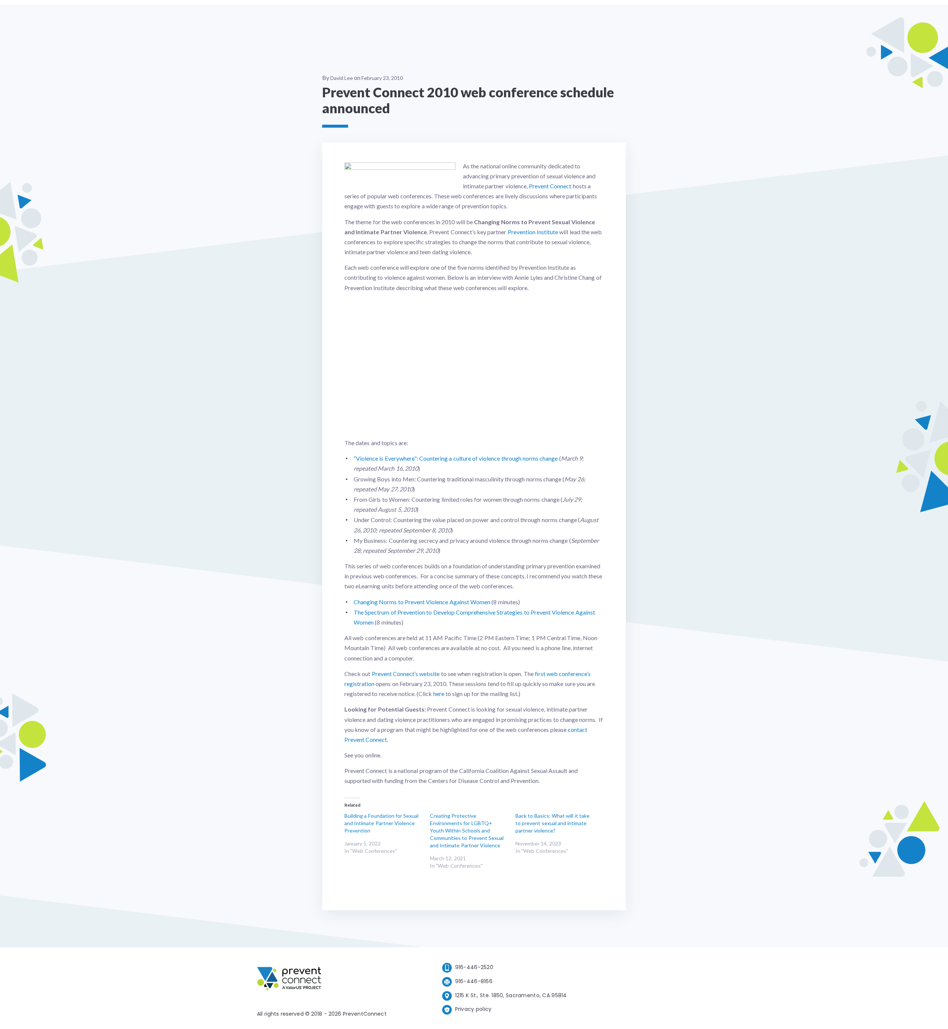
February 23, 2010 (382, 78)
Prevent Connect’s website (406, 673)
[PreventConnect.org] (319, 980)
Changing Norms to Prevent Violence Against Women (422, 601)
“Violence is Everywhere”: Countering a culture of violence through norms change (456, 458)
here (438, 693)
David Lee (341, 78)
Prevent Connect (550, 185)
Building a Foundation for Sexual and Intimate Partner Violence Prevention (381, 823)
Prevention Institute (533, 231)
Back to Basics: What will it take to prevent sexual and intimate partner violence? (552, 823)
